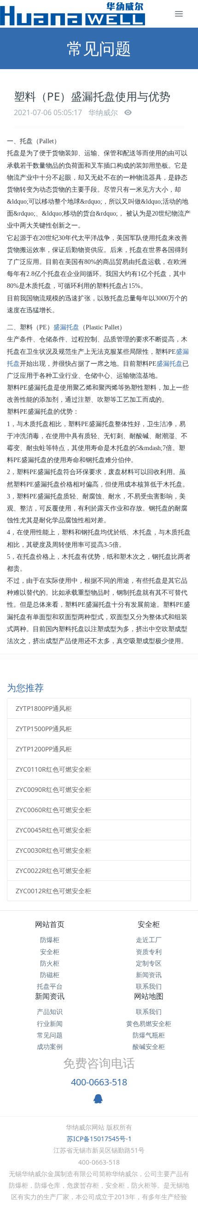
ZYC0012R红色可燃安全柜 (53, 890)
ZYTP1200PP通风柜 (44, 748)
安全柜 (49, 951)
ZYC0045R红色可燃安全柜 (53, 830)
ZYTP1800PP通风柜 (44, 708)
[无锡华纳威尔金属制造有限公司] (72, 14)
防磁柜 (49, 974)
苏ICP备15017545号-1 (99, 1138)
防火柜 (49, 963)
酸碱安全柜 (149, 1046)
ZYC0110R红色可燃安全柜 (53, 769)
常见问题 (50, 1035)
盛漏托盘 (66, 327)
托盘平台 (50, 986)
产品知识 (50, 1011)
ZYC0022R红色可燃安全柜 (53, 870)
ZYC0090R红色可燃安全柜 (53, 789)
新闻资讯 (149, 974)
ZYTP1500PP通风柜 (44, 728)
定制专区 (149, 963)
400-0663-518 (99, 1082)
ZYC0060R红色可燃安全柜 (53, 809)
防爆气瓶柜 (149, 1035)
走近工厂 (149, 939)
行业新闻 (50, 1023)
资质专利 (149, 951)
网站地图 (148, 996)
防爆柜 (49, 939)
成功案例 (50, 1046)
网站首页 (49, 924)
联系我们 (149, 986)
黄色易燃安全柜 (148, 1023)
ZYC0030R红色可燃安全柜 (53, 850)
